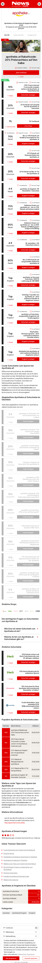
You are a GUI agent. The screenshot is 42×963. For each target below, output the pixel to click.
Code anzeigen (28, 421)
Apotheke (6, 913)
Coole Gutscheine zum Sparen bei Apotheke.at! (19, 850)
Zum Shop (28, 126)
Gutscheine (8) (18, 35)
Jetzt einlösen (21, 72)
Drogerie (32, 913)
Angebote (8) (32, 35)
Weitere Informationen (10, 880)
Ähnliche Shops (8, 853)
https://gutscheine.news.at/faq (14, 823)
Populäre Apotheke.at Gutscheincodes (16, 876)
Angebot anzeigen (28, 143)
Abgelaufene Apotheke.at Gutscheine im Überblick (20, 857)
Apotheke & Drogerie (19, 913)
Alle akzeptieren (11, 958)
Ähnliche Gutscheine (10, 873)
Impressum (31, 954)
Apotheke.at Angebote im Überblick (15, 860)
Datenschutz (22, 954)
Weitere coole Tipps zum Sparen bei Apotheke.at (19, 864)
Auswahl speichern (31, 958)
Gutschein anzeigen (28, 95)
